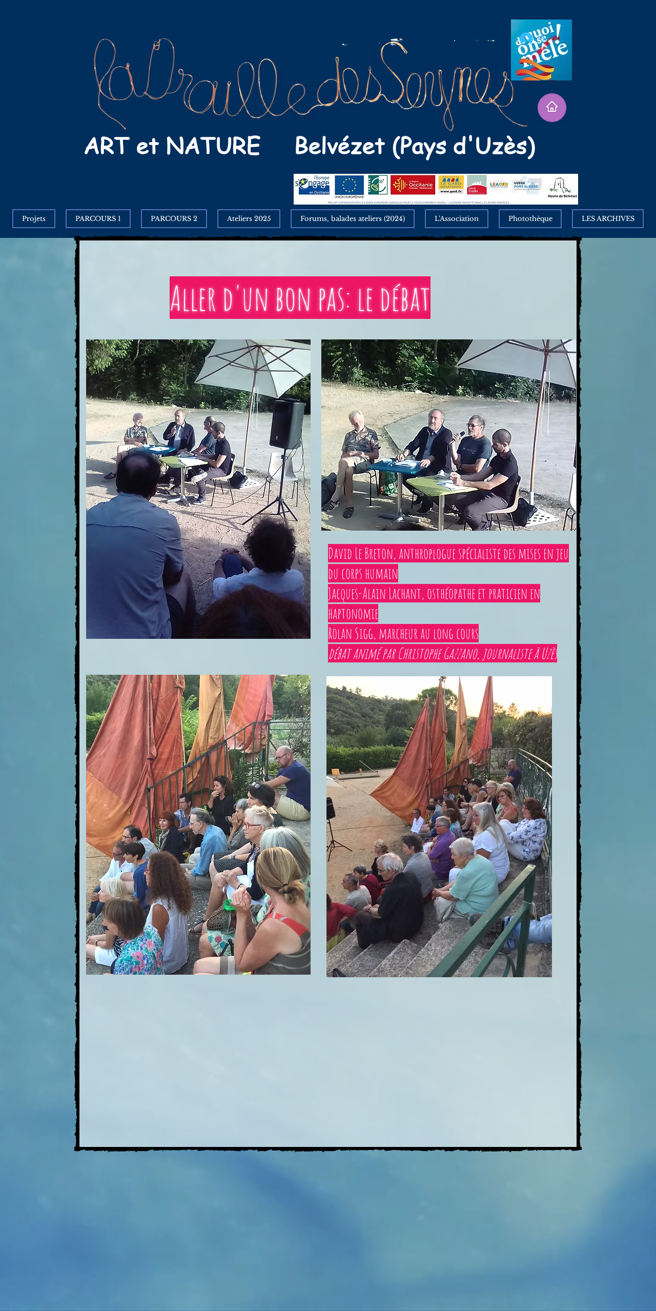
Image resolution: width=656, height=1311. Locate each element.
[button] (608, 218)
